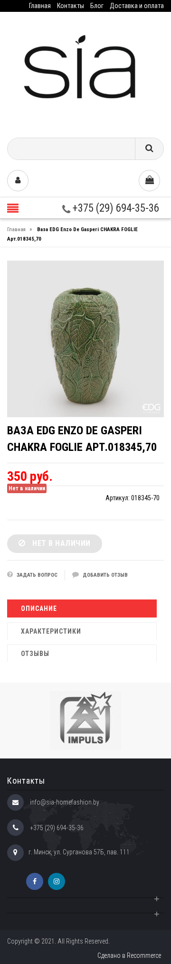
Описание (39, 608)
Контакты (70, 5)
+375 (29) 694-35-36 (114, 208)
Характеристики (51, 631)
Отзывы (35, 653)
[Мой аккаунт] (17, 180)
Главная (40, 5)
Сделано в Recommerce (129, 955)
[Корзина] (149, 180)
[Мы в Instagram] (56, 881)
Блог (97, 5)
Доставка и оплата (137, 5)
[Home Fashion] (85, 71)
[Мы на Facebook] (34, 881)
